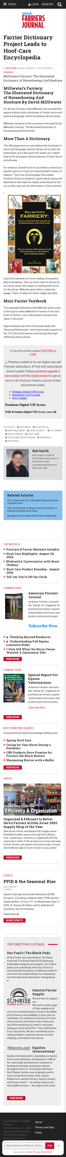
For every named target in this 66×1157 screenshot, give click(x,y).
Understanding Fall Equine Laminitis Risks (27, 642)
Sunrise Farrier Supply (44, 992)
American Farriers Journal (43, 595)
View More (12, 659)
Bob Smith (11, 68)
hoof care (33, 434)
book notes (41, 427)
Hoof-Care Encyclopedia (21, 437)
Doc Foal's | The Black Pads (28, 953)
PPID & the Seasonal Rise (30, 881)
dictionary (56, 430)
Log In (34, 4)
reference (45, 437)
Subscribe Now (37, 707)
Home (38, 1122)
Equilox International (43, 1050)
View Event (10, 914)
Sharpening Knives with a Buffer (30, 760)
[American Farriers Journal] (14, 606)
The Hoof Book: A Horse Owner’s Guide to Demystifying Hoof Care (32, 509)
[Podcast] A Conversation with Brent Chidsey (32, 563)
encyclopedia (15, 434)
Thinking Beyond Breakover (30, 637)
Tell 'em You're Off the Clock (26, 577)
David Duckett (37, 430)
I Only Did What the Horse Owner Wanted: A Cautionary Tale (30, 650)
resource (13, 441)
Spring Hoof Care (18, 740)
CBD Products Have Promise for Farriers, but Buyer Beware (29, 754)
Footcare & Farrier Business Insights (32, 549)
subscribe (47, 350)
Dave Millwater (16, 430)
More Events (14, 920)
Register (47, 4)
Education (9, 72)
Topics (12, 4)
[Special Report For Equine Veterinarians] (14, 688)
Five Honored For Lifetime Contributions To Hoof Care (32, 502)
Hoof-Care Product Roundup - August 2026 (32, 570)
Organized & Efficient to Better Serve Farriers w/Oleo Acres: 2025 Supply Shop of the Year (30, 823)
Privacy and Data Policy (44, 1128)
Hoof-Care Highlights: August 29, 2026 (30, 555)
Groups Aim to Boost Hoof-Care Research (31, 515)
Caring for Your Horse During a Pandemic (28, 746)
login (32, 354)
